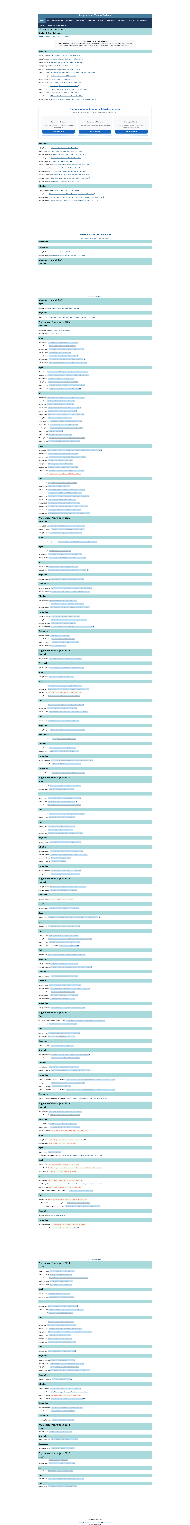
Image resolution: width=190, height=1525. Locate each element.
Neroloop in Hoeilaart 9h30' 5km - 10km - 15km (61, 401)
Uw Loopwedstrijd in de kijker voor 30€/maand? (95, 238)
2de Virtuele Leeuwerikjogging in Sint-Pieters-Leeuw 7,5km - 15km (86, 1020)
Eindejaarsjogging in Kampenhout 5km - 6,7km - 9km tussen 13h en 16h (86, 1098)
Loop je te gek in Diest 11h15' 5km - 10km (61, 789)
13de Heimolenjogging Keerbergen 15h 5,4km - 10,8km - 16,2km (69, 1392)
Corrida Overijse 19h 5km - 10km (60, 635)
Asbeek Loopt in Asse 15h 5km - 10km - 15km (64, 92)
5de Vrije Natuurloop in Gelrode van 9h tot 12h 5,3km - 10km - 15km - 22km (70, 939)
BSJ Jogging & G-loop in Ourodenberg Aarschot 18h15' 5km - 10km (70, 1370)
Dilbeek (54, 36)
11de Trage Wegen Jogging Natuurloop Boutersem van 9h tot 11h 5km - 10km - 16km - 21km (76, 197)
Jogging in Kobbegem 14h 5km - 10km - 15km (61, 1351)
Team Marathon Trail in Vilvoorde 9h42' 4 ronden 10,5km (68, 773)
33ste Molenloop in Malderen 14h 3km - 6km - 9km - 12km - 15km (70, 171)
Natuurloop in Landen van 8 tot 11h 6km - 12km (65, 181)
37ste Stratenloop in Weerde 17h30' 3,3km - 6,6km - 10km (65, 493)
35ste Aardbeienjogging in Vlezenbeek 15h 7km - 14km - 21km (66, 1478)
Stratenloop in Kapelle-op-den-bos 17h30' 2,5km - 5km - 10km (69, 89)
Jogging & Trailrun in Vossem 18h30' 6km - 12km (65, 1367)
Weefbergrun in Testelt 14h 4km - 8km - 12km (62, 817)
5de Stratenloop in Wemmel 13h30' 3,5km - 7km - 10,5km (67, 1363)
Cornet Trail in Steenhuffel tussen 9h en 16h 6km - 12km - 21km (83, 1155)
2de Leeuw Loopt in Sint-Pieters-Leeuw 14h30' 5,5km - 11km (66, 470)
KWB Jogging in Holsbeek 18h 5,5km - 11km (65, 1439)
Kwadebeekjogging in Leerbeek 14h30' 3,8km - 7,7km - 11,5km (66, 414)
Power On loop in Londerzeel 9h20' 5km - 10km (64, 86)
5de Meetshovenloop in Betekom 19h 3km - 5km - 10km (64, 926)
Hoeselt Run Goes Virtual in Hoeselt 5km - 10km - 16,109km (83, 1206)
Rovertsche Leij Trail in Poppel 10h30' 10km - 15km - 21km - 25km (70, 967)
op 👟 (88, 234)
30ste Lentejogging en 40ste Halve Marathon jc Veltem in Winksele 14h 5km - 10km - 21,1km (74, 1168)
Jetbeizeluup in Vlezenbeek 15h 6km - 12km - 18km (62, 708)
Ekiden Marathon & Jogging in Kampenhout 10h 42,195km (65, 686)
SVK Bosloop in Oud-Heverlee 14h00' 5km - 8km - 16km (64, 798)
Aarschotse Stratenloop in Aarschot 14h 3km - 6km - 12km (65, 1328)
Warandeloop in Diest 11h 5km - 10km (60, 352)
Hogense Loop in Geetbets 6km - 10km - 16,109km (62, 483)
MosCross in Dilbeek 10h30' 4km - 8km (61, 1281)
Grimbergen (66, 36)
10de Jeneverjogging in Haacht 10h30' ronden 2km (66, 874)
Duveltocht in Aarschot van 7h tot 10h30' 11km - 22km (65, 985)
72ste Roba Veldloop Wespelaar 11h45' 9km (64, 623)
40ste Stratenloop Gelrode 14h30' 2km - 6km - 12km (65, 55)
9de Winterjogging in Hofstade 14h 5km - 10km (63, 1124)
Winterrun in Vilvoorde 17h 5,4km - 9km (63, 639)
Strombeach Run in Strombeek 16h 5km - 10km (64, 963)
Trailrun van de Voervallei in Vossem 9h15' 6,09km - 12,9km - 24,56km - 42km (73, 99)
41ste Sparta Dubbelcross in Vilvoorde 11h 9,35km (66, 764)
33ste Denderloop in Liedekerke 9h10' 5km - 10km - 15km (66, 428)
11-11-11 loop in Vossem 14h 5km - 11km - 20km (66, 616)
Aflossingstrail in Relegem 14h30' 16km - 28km (61, 801)
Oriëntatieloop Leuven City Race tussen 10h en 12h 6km (64, 696)
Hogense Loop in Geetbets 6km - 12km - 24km (61, 826)
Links (42, 25)
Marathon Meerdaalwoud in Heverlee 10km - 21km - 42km (64, 805)
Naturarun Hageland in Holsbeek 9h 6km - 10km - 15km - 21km (68, 886)
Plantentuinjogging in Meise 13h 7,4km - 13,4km (66, 1058)
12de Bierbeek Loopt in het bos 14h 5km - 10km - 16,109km (66, 349)
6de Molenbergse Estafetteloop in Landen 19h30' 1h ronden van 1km (67, 1199)
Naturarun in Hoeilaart (55, 1152)
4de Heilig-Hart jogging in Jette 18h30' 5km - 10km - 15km (65, 692)
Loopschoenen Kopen (55, 20)
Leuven (40, 36)
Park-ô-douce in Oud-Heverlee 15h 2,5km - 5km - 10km (67, 1398)
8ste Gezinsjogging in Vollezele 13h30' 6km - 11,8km (66, 1395)
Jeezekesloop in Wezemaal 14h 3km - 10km (60, 460)
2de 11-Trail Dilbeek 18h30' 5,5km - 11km (64, 1228)
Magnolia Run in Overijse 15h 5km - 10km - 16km (63, 566)
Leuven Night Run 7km (58, 1215)
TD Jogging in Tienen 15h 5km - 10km (61, 1284)
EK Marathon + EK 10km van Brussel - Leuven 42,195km (65, 554)
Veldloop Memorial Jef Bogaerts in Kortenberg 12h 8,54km (67, 667)
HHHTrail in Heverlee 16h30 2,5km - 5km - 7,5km (64, 751)
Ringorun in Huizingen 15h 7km (62, 1379)
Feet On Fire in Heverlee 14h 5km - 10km (63, 1271)
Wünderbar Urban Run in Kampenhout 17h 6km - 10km (67, 529)
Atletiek (101, 20)
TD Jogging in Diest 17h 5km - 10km (59, 1293)
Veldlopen (91, 20)
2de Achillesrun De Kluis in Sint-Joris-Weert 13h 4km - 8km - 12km (68, 1278)
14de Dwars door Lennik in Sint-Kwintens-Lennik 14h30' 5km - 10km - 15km (73, 72)
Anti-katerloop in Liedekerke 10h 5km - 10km (63, 748)
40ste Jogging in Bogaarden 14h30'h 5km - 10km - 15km (65, 510)
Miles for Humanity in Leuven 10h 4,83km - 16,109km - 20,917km (71, 591)
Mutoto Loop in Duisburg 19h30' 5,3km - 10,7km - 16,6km (66, 59)
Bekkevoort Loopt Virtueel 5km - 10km (78, 1203)
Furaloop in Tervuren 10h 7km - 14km (61, 161)
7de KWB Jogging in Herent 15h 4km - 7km (60, 1471)
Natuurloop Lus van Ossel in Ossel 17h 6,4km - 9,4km (64, 942)
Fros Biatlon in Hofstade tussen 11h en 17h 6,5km (63, 1024)
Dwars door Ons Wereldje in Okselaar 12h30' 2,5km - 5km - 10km (68, 362)
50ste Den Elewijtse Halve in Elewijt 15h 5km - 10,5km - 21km (67, 438)
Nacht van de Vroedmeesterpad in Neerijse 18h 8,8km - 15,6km (67, 814)
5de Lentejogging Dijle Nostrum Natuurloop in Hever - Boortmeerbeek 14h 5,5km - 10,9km (74, 450)
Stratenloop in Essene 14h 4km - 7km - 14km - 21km (64, 908)
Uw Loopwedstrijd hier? (95, 296)
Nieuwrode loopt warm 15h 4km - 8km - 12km (65, 642)
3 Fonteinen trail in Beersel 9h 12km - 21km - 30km (63, 342)
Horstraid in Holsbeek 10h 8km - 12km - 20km (61, 404)
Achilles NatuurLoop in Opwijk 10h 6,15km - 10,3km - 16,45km (67, 711)
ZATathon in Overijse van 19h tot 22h (63, 1420)
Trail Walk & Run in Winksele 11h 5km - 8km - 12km (66, 158)
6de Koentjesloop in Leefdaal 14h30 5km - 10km (62, 1342)
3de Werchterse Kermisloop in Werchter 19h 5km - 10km (65, 1187)
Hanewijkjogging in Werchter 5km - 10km (61, 830)
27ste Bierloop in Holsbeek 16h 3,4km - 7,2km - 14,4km (66, 62)
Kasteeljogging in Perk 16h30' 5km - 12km (61, 1313)
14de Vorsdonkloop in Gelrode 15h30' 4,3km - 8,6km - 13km (66, 1309)
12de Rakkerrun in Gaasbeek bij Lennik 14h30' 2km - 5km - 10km (69, 607)
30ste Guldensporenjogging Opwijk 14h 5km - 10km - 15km (66, 489)
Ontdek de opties (58, 131)
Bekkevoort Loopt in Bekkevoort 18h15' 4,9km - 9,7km (65, 474)
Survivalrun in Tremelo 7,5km (68, 945)
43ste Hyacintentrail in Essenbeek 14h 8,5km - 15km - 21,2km (67, 385)
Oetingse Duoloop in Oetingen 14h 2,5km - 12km (64, 424)
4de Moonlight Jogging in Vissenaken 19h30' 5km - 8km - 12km (69, 1130)
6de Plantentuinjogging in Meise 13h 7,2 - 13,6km (62, 1306)
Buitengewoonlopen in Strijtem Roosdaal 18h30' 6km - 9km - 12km (67, 570)
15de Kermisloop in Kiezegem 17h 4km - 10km (62, 499)
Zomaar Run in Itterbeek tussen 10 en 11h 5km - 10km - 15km (65, 833)
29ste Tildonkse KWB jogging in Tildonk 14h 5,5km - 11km (65, 1180)
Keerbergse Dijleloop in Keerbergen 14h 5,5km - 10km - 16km (68, 854)
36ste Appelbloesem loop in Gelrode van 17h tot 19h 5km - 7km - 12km (69, 375)
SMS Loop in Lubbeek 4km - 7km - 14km (60, 1338)
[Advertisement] (95, 6)
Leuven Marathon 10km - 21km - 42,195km (61, 378)
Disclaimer (108, 1522)
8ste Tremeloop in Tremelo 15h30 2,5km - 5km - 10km (64, 503)
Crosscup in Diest (55, 333)
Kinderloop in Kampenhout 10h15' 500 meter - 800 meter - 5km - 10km (68, 689)
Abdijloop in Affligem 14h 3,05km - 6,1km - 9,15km (64, 1164)
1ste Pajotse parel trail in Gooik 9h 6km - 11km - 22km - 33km (68, 154)
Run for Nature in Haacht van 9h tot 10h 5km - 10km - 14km (68, 730)
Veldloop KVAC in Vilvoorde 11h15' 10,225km (62, 346)
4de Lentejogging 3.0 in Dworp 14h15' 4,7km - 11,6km (65, 786)
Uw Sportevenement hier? (95, 1519)
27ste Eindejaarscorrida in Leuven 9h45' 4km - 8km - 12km (68, 255)
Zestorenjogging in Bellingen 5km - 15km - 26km (63, 1486)
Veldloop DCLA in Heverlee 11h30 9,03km (63, 1411)
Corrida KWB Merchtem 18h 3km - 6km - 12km (64, 66)
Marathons (80, 20)
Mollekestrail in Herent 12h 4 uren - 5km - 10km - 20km (66, 96)
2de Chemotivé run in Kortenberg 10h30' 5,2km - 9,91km (66, 851)
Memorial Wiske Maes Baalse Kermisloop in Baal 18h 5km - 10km (67, 954)
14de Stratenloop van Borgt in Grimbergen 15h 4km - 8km (67, 579)
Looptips (131, 20)
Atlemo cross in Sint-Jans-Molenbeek (59, 330)
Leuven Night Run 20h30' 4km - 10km (63, 1045)
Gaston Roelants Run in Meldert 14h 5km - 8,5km (62, 1325)
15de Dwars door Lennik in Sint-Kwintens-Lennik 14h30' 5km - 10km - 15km (73, 317)
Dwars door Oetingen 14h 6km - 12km (61, 79)
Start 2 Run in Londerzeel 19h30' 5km (61, 1274)
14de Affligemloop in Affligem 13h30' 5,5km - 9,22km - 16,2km (67, 457)
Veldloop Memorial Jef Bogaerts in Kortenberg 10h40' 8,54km (67, 526)
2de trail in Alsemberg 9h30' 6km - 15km (60, 418)
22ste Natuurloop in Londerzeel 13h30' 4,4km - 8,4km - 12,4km (68, 557)
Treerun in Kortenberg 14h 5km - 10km (60, 1431)
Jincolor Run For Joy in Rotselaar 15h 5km (61, 1297)
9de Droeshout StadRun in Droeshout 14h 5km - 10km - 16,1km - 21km (69, 496)
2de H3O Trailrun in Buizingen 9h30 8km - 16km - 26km (67, 604)
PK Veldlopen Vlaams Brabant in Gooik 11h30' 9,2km (65, 1115)
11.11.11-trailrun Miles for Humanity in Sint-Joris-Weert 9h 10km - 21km (72, 760)
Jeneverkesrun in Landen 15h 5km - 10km (63, 1448)
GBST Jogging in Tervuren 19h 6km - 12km (60, 464)
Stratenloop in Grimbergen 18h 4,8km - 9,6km (65, 976)
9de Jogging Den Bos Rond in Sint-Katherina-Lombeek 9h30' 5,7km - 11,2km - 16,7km (73, 917)
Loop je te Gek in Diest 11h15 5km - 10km (61, 676)
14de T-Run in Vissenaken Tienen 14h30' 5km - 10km (66, 151)
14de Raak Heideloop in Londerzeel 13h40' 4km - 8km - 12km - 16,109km (69, 513)
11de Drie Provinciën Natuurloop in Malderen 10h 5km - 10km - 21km (70, 988)
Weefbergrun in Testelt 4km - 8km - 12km (81, 1190)
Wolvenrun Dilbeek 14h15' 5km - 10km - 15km (63, 600)
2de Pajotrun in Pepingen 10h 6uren (61, 858)
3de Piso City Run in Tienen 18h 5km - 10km (63, 1171)
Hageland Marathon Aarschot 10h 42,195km (62, 998)
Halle (59, 36)
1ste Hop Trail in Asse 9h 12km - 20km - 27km (62, 356)
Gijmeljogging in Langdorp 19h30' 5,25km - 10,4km (63, 382)
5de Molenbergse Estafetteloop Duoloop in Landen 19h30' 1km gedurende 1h (70, 1332)
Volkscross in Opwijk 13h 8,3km (58, 1460)
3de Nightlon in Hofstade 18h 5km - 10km (63, 992)
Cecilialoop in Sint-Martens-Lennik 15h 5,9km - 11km (64, 720)
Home (42, 20)
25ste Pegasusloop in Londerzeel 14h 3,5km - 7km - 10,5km (66, 359)
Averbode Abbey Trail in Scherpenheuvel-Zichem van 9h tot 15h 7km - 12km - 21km (90, 1079)
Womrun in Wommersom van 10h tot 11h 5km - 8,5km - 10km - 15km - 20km (71, 194)
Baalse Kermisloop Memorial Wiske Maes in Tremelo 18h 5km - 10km (68, 506)
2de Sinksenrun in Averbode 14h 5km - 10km (61, 1322)
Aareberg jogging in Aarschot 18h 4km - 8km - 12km (63, 453)
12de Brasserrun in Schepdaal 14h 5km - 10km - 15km (63, 407)
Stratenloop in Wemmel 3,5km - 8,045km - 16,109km (66, 842)
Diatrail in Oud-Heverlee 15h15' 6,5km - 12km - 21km (65, 1388)
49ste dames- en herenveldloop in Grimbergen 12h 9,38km (65, 658)
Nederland (110, 20)
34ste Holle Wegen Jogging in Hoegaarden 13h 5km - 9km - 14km (70, 174)
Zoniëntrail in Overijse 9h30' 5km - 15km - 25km (64, 995)
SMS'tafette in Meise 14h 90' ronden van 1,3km (62, 1143)
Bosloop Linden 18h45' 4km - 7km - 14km (63, 1360)
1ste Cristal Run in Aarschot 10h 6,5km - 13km (61, 1036)
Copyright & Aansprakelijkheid (97, 1522)
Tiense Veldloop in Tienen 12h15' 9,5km (62, 899)
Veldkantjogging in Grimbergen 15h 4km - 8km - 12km (64, 1033)
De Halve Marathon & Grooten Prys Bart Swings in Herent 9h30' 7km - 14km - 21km (74, 200)
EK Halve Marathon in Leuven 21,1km (60, 551)
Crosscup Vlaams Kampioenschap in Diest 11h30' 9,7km (66, 532)
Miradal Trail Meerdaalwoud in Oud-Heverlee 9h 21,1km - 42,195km (70, 1070)
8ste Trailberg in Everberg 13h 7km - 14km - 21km (64, 388)
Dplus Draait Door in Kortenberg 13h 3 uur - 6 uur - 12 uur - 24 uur (77, 542)
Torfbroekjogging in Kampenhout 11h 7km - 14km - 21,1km (66, 1140)
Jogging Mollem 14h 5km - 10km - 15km (64, 739)
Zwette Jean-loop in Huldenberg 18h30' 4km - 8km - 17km (65, 705)
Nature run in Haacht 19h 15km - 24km (59, 486)
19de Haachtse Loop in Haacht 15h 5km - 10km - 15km (66, 82)
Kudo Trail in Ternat (55, 431)
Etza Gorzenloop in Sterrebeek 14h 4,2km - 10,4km (64, 1067)
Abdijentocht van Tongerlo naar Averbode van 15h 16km (66, 421)
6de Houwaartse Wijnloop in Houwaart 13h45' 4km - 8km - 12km (70, 164)
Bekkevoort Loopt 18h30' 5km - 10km (60, 1335)
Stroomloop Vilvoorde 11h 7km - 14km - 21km (61, 411)
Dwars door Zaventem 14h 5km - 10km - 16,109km (65, 69)
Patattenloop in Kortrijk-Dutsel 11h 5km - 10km (63, 190)
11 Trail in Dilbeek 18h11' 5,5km (61, 1086)
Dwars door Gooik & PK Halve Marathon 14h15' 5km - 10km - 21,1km (71, 588)
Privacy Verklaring (84, 1522)
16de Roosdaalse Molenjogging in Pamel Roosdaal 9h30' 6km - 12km (68, 372)
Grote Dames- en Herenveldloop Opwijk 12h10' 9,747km (67, 1407)
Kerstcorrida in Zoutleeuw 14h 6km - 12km (63, 252)
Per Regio (69, 20)
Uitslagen (121, 20)
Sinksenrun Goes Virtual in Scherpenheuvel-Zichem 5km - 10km (84, 1184)
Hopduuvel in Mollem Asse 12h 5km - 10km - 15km (67, 168)
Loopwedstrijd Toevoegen (56, 25)
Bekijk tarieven (95, 131)
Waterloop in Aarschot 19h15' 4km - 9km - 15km (64, 148)
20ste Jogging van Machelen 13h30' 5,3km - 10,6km (63, 935)
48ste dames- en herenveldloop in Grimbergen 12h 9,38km (65, 1111)
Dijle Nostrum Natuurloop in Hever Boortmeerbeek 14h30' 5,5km (70, 1054)
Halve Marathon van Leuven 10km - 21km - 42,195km (63, 308)
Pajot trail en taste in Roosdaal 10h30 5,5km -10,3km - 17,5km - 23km (72, 626)
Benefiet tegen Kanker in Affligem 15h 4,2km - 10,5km (64, 441)
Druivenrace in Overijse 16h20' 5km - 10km (63, 76)
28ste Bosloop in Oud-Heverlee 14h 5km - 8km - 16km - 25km (65, 397)
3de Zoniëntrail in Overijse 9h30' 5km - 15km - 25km (66, 870)
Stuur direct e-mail (131, 131)
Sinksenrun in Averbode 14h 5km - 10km (60, 434)
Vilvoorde (47, 36)
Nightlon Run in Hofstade (58, 861)
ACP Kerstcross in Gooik (59, 645)
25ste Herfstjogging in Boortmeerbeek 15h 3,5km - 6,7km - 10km (69, 178)
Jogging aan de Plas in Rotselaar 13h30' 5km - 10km (65, 1127)
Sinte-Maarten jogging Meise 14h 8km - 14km (62, 1463)
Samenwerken (142, 20)
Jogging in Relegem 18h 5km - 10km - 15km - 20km (63, 467)
